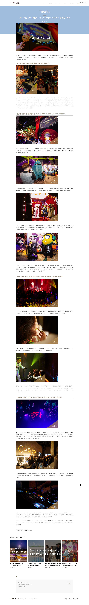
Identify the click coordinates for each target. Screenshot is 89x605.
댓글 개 (17, 576)
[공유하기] (20, 530)
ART (43, 3)
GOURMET (58, 3)
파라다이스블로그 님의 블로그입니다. (25, 584)
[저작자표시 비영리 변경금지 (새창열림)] (30, 530)
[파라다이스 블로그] (15, 3)
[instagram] (63, 598)
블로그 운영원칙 (76, 598)
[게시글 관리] (21, 530)
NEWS (71, 3)
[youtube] (66, 598)
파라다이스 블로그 (22, 582)
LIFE (66, 3)
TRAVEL (50, 3)
